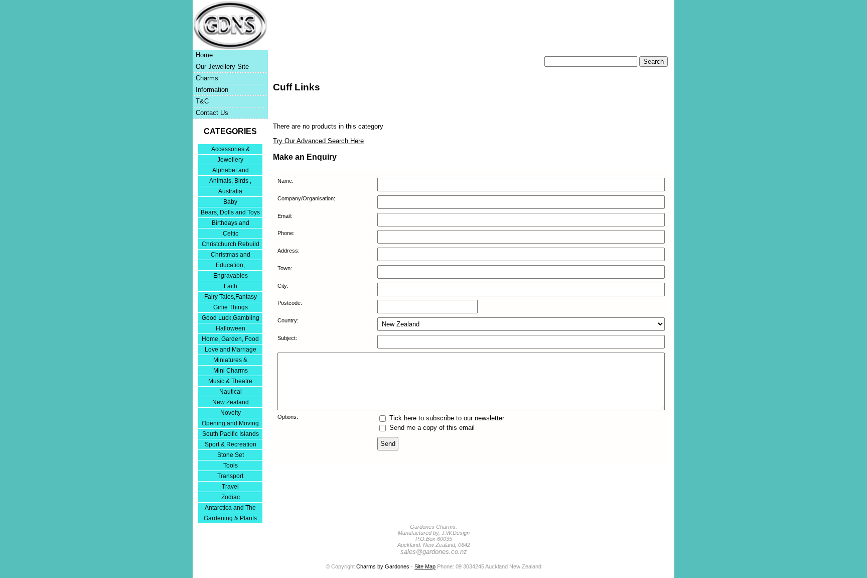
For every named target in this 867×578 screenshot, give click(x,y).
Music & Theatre (230, 381)
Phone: (286, 233)
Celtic (230, 233)
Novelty (230, 412)
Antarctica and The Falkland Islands (230, 508)
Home (204, 55)
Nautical (230, 391)
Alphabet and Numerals (230, 171)
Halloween (230, 328)
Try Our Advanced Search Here (318, 141)
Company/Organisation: (306, 198)
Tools (230, 465)
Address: (288, 251)
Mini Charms (230, 370)
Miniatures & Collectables (230, 361)
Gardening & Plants (230, 518)
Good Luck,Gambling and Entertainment (230, 318)
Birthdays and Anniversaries (230, 223)
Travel (230, 486)
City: (282, 286)
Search (653, 61)
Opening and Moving (230, 423)
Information (212, 89)
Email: (284, 216)
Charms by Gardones (382, 566)
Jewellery (230, 159)
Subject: (287, 338)
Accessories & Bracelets (230, 150)
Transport (230, 476)
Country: (288, 320)
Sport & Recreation (230, 444)
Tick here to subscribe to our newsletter (445, 418)
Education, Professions (230, 266)
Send (387, 443)
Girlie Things (230, 307)
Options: (287, 417)
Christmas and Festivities (230, 255)
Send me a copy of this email (431, 427)
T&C (202, 101)
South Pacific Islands (230, 433)
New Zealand (230, 402)
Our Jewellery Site (222, 66)
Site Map (425, 566)
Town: (284, 268)
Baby (230, 201)
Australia (230, 191)
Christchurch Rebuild (230, 244)
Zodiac (230, 497)
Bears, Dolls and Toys (230, 212)
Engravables (230, 275)
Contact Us (212, 113)
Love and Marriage (230, 349)
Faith (230, 286)
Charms (207, 78)
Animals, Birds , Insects (230, 181)
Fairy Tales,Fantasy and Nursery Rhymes (230, 297)
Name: (285, 181)
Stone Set (230, 454)
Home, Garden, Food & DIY (230, 339)
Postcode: (289, 303)
